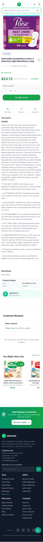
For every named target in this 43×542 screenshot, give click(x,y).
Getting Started (7, 505)
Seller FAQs (26, 491)
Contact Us (26, 505)
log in (13, 328)
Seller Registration (28, 482)
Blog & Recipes (7, 502)
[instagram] (23, 530)
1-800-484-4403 (8, 458)
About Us (25, 502)
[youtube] (34, 530)
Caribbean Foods (8, 479)
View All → (36, 355)
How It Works (6, 509)
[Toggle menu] (3, 4)
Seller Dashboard (28, 485)
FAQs (4, 512)
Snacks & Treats (7, 488)
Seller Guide (26, 488)
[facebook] (18, 530)
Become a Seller (20, 422)
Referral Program (8, 515)
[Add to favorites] (39, 59)
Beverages (5, 491)
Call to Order (27, 509)
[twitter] (29, 530)
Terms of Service (28, 512)
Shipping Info (27, 518)
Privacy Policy (27, 515)
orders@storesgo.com (10, 460)
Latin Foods (6, 482)
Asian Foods (6, 485)
